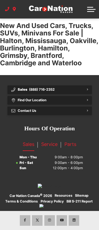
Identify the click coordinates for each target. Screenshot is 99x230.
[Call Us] (7, 9)
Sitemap (81, 195)
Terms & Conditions (21, 201)
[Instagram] (49, 220)
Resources (63, 195)
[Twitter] (37, 220)
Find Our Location (32, 100)
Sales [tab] (28, 144)
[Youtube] (61, 220)
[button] (91, 9)
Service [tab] (49, 144)
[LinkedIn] (74, 220)
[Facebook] (25, 220)
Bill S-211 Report (80, 201)
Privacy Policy (52, 201)
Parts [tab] (70, 144)
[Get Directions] (14, 9)
